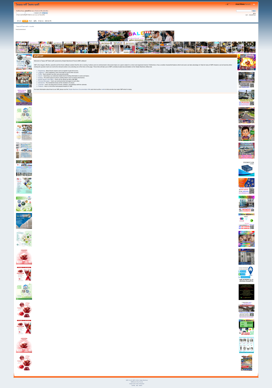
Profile (40, 74)
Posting (40, 77)
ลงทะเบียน (45, 10)
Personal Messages (44, 81)
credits (103, 89)
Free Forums (140, 381)
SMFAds (133, 381)
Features (40, 86)
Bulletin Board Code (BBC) (46, 79)
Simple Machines (143, 380)
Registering (41, 71)
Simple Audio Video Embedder (136, 383)
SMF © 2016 (136, 380)
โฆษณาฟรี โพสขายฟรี (27, 4)
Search (40, 76)
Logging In (41, 72)
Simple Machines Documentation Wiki (79, 89)
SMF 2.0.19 (129, 380)
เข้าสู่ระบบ (37, 10)
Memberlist (41, 83)
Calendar (41, 84)
